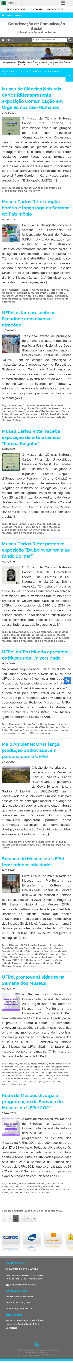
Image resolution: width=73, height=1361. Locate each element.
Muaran (42, 945)
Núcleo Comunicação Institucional (24, 1320)
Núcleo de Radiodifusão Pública (23, 1324)
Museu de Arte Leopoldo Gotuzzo (47, 1072)
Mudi (52, 1063)
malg (22, 408)
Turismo (17, 420)
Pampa (45, 530)
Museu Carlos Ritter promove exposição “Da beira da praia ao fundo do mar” (36, 549)
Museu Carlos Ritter (36, 187)
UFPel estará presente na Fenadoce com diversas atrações (29, 318)
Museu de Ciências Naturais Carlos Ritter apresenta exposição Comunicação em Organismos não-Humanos (32, 97)
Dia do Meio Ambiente (23, 841)
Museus (35, 414)
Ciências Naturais (20, 289)
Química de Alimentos (40, 417)
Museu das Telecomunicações (30, 951)
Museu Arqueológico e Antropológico (38, 1066)
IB (43, 524)
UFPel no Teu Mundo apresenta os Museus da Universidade (35, 654)
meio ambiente (47, 841)
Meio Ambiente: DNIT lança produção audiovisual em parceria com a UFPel (31, 750)
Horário (54, 289)
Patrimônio (60, 295)
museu (35, 292)
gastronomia (10, 408)
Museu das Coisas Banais (34, 1069)
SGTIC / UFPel (48, 1355)
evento (44, 405)
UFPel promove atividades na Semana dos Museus (33, 980)
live (11, 724)
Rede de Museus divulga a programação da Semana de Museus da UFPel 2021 (32, 1101)
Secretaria (11, 1328)
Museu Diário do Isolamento (27, 957)
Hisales (13, 945)
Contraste (36, 9)
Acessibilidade (16, 9)
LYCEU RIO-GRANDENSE (20, 1296)
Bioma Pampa (17, 524)
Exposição (15, 187)
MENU (9, 40)
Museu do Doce (19, 414)
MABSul (24, 945)
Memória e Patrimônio (15, 292)
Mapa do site (55, 9)
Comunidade (40, 289)
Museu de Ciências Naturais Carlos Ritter (31, 189)
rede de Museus (11, 298)
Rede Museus (53, 1081)
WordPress (42, 1353)
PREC (44, 414)
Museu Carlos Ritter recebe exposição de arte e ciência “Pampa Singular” (31, 437)
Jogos (64, 289)
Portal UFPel (14, 16)
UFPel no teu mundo (40, 733)
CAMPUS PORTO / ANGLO (23, 1269)
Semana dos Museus (25, 966)
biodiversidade (18, 632)
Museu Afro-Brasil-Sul (32, 1183)
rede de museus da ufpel (38, 298)
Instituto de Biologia (33, 634)
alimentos (15, 405)
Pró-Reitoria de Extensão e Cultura (42, 960)
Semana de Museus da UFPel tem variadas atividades (33, 861)
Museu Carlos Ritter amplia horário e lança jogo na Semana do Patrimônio (36, 207)
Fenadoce (56, 405)
